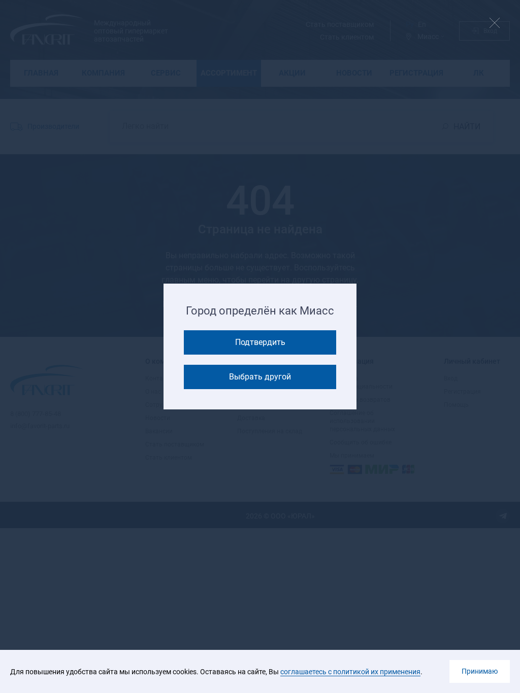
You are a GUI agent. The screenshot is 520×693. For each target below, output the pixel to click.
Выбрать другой (260, 377)
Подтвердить (260, 342)
